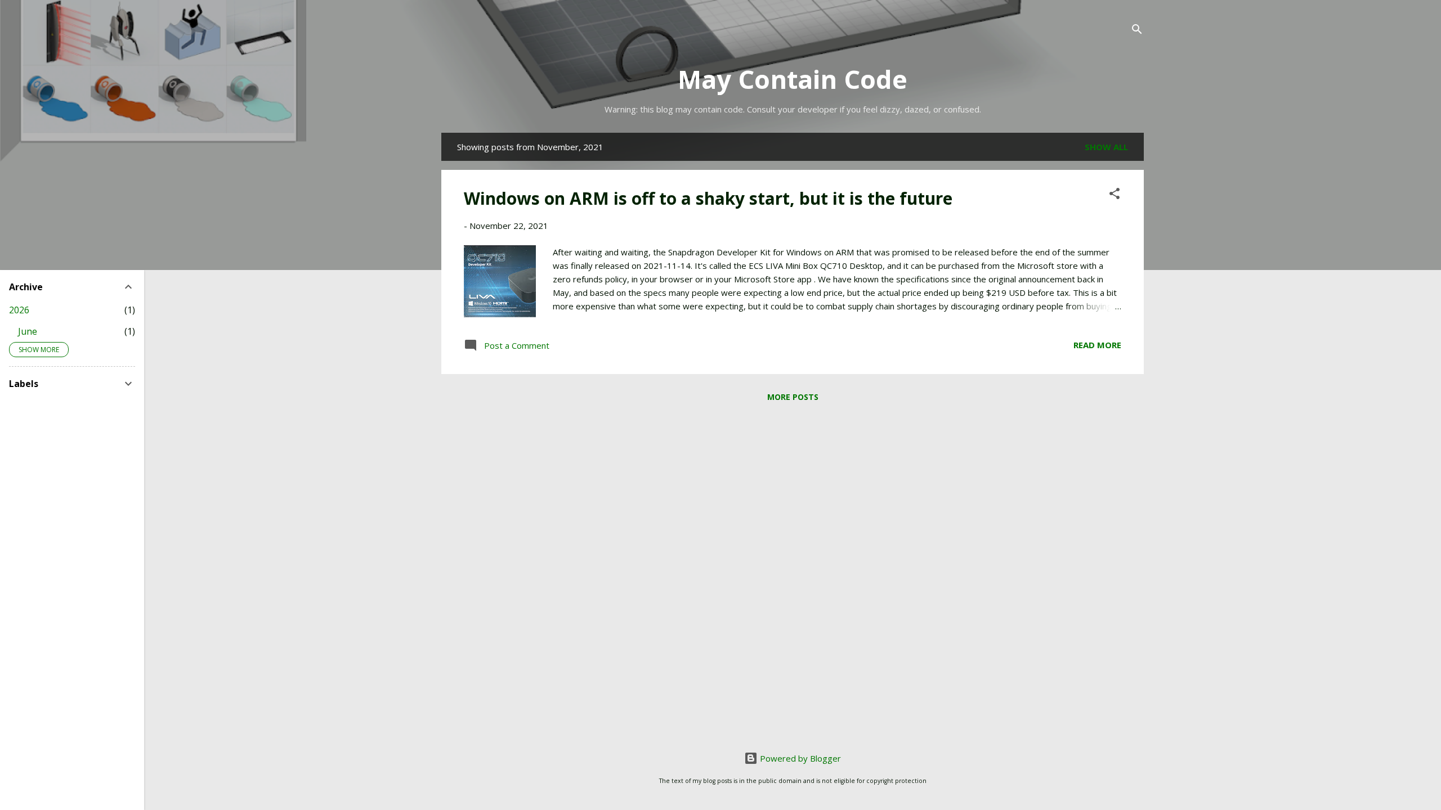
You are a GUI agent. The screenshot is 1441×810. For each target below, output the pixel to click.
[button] (1114, 195)
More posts (792, 397)
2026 (19, 310)
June (27, 331)
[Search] (1137, 31)
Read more (1097, 344)
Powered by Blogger (799, 758)
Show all (1106, 146)
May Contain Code (792, 79)
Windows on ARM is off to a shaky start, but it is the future (708, 198)
